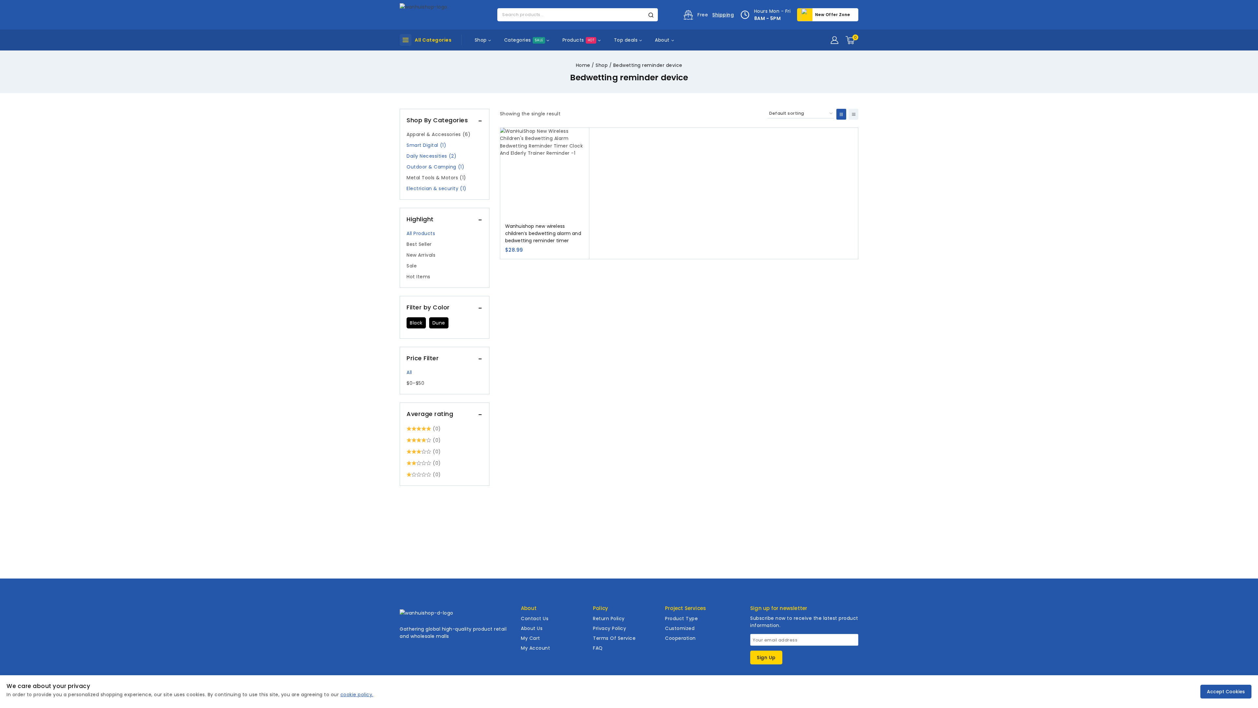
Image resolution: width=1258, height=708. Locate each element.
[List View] (853, 114)
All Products (421, 233)
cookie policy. (356, 694)
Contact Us (534, 618)
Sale (412, 266)
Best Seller (419, 244)
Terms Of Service (614, 638)
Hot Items (418, 276)
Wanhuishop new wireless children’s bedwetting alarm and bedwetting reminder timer (543, 233)
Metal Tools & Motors (436, 177)
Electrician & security (437, 188)
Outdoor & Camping (435, 167)
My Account (535, 648)
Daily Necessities (431, 156)
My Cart (530, 638)
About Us (532, 628)
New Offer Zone (832, 14)
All (409, 372)
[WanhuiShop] (432, 14)
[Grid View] (841, 114)
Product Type (681, 618)
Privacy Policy (609, 628)
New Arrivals (421, 255)
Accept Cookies (1226, 691)
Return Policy (609, 618)
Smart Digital (426, 145)
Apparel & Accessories (438, 134)
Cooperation (680, 638)
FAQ (598, 648)
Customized (680, 628)
